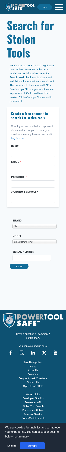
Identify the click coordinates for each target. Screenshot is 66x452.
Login (44, 6)
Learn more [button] (21, 436)
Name (15, 146)
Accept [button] (32, 445)
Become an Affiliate (33, 410)
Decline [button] (11, 445)
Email (16, 161)
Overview (33, 374)
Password (19, 177)
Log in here (17, 138)
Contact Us (33, 382)
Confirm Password (25, 192)
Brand (17, 220)
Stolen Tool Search (33, 406)
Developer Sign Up (33, 398)
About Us (33, 370)
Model (17, 236)
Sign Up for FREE (33, 386)
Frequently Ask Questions (33, 378)
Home (33, 366)
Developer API (33, 402)
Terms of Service (33, 414)
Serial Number (23, 251)
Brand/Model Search (33, 418)
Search (19, 266)
